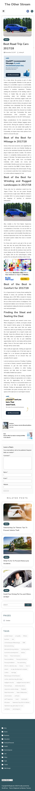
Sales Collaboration (22, 692)
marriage (13, 672)
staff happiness (8, 699)
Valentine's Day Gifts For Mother (21, 702)
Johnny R (21, 52)
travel (17, 699)
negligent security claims (23, 682)
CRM (24, 642)
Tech (5, 761)
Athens (25, 636)
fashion (23, 652)
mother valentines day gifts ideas (13, 679)
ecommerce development (11, 652)
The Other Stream (17, 4)
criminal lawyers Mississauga (12, 642)
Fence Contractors (15, 656)
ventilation (7, 709)
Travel (6, 764)
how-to (28, 666)
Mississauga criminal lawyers (12, 676)
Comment (6, 455)
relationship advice (20, 686)
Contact (8, 620)
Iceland (6, 669)
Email (5, 478)
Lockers (6, 672)
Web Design (7, 768)
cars (13, 639)
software (17, 696)
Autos (6, 39)
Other (5, 757)
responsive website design (11, 689)
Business (6, 735)
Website (5, 484)
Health (6, 746)
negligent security (9, 682)
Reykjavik (23, 689)
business (6, 639)
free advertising (21, 662)
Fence (6, 656)
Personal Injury (8, 686)
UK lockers (7, 702)
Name (5, 472)
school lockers (8, 696)
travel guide (24, 699)
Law (5, 753)
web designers (16, 709)
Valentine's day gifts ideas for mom (13, 705)
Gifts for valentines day (10, 666)
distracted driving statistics (11, 649)
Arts (5, 728)
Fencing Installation (9, 662)
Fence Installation (9, 659)
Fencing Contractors (21, 659)
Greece (21, 666)
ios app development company (19, 669)
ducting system (25, 649)
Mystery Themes (26, 788)
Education (7, 739)
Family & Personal (9, 742)
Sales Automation (9, 692)
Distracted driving (9, 646)
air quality (18, 636)
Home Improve (8, 750)
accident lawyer (8, 636)
